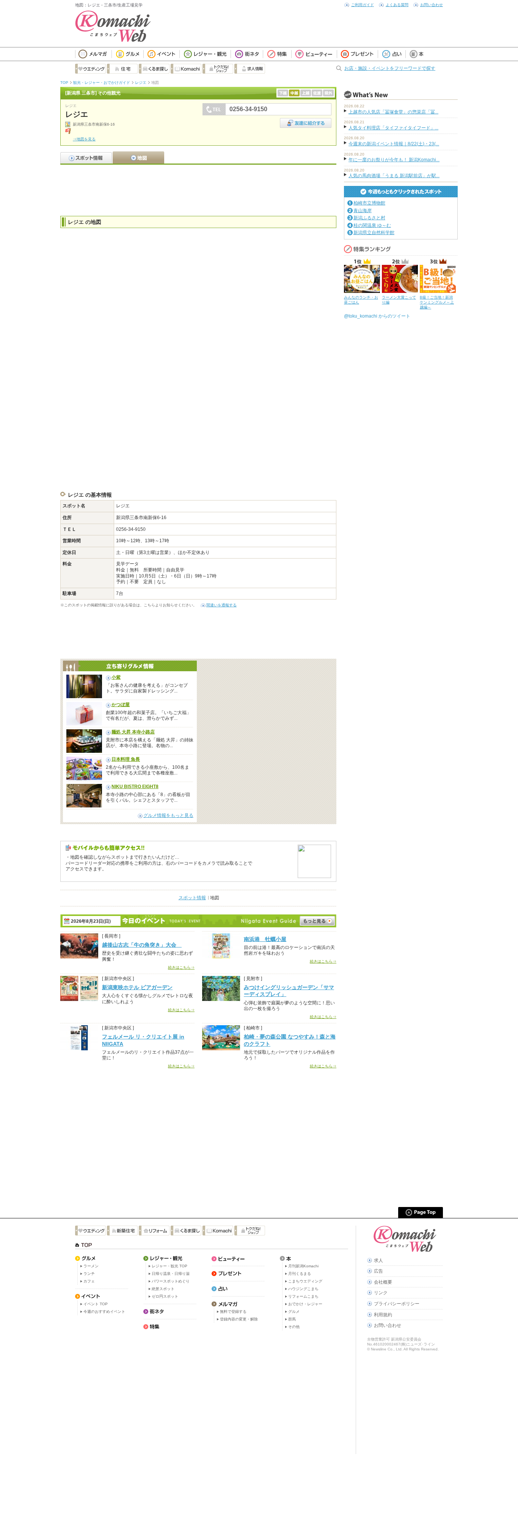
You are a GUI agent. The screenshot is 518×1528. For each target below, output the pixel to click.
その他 (294, 1327)
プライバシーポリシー (396, 1303)
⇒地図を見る (84, 139)
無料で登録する (233, 1311)
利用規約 (383, 1314)
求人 (378, 1260)
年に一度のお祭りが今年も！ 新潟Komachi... (394, 159)
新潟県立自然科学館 (373, 232)
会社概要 (383, 1282)
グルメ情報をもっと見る (168, 815)
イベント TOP (95, 1304)
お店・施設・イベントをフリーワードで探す (389, 68)
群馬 (292, 1319)
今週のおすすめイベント (104, 1311)
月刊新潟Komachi (303, 1266)
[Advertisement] (198, 189)
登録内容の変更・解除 (239, 1319)
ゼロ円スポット (165, 1296)
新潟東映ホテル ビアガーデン (137, 987)
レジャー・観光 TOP (169, 1266)
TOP (64, 82)
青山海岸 (362, 210)
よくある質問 (397, 5)
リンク (381, 1292)
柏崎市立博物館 (369, 203)
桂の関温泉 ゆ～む (372, 225)
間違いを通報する (221, 605)
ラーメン (91, 1266)
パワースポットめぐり (171, 1281)
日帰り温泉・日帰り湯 (171, 1273)
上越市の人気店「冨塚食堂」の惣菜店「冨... (393, 112)
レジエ (140, 82)
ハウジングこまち (303, 1289)
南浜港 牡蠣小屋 (265, 939)
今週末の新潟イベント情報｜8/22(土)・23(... (393, 143)
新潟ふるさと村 (369, 217)
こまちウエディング (305, 1281)
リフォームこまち (303, 1296)
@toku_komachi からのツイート (377, 316)
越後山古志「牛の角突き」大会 (142, 945)
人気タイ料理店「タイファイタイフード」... (393, 128)
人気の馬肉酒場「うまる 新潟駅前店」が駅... (394, 175)
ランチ (89, 1273)
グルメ (294, 1311)
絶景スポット (163, 1289)
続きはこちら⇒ (181, 967)
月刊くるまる (299, 1273)
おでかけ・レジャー (305, 1304)
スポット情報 (192, 897)
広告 (378, 1271)
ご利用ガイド (362, 5)
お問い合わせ (431, 5)
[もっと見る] (317, 921)
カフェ (89, 1281)
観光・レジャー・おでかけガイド (101, 82)
